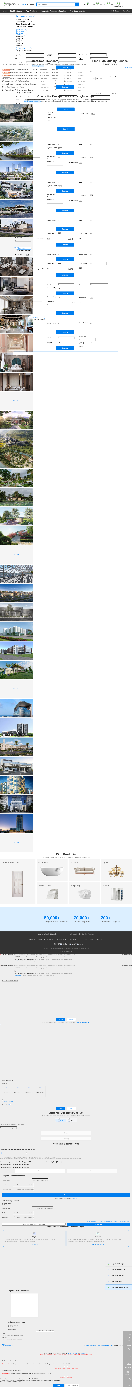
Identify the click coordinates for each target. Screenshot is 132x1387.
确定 (61, 1108)
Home (4, 11)
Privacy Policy (88, 939)
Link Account (98, 1224)
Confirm (61, 1019)
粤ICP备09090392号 (66, 951)
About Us (32, 939)
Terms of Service (62, 939)
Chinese (31, 4)
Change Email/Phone (72, 1385)
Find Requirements (77, 11)
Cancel (71, 1019)
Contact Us (41, 939)
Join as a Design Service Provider (82, 934)
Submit (66, 1133)
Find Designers (16, 11)
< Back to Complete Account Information (33, 1224)
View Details (128, 67)
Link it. (75, 1198)
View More (126, 66)
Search (65, 67)
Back (39, 1171)
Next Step (66, 1138)
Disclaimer (50, 939)
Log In (3, 1344)
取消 (71, 1108)
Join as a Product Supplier (47, 934)
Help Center (115, 11)
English (24, 4)
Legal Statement (75, 939)
